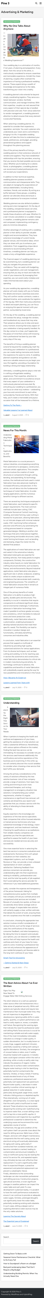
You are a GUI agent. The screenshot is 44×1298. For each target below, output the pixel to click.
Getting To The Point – (12, 405)
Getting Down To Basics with (15, 1254)
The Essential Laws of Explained (16, 1221)
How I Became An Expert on (14, 678)
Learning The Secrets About (14, 1216)
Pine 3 (5, 3)
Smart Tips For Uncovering (14, 958)
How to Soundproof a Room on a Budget (19, 1263)
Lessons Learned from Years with (16, 683)
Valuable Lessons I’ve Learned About (17, 410)
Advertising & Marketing (11, 21)
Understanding (11, 702)
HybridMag (27, 1294)
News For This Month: (15, 430)
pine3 (7, 415)
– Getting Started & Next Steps (16, 963)
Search (6, 1237)
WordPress (15, 1294)
